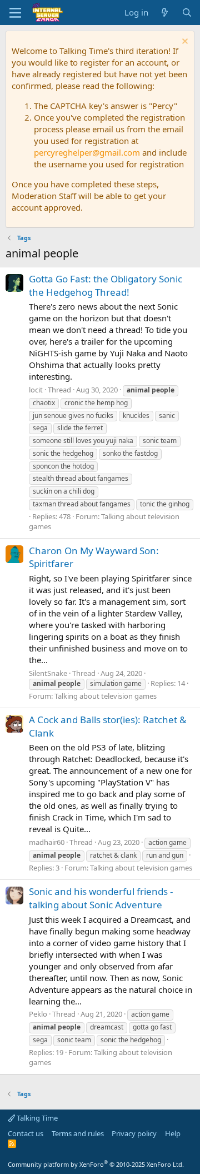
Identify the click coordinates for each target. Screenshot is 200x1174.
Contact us (25, 1133)
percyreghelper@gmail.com (87, 152)
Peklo (38, 1014)
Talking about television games (105, 696)
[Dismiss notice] (183, 42)
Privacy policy (134, 1133)
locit (36, 390)
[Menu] (15, 13)
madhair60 (46, 842)
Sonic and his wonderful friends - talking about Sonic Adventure (101, 898)
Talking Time (36, 1118)
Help (173, 1133)
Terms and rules (78, 1133)
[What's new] (165, 12)
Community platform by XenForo (96, 1164)
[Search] (187, 12)
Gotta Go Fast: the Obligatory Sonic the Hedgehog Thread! (105, 285)
